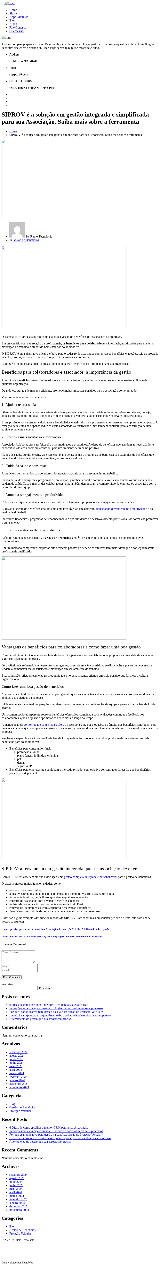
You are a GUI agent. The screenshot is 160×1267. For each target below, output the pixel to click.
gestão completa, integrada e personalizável (90, 877)
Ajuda (13, 24)
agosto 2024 (16, 1055)
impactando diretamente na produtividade (121, 508)
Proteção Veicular (20, 1111)
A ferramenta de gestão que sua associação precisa (40, 1018)
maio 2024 (15, 1066)
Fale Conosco (17, 27)
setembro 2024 (18, 1052)
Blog (12, 20)
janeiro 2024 (17, 1080)
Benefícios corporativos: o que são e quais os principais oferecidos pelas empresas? (60, 1015)
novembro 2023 (19, 1087)
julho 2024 (16, 1059)
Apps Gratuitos (18, 17)
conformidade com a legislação (43, 724)
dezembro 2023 (18, 1083)
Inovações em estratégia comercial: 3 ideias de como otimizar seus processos (56, 1008)
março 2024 (16, 1073)
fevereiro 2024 (18, 1076)
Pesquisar (7, 984)
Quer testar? (16, 31)
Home (13, 10)
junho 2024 (16, 1062)
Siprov (13, 13)
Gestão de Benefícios (26, 240)
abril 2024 (15, 1069)
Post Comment (11, 977)
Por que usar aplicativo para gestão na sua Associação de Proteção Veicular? (56, 1011)
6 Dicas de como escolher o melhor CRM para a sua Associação (48, 1004)
